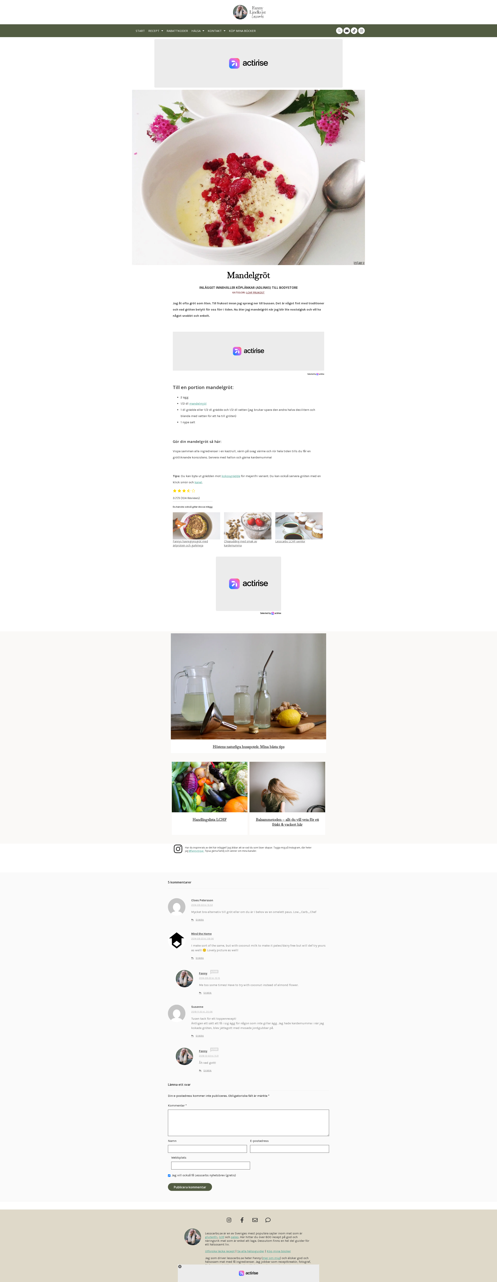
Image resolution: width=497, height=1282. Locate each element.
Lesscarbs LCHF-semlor (290, 541)
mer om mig (271, 1258)
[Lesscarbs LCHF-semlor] (299, 525)
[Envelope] (346, 30)
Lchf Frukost (255, 292)
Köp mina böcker (242, 31)
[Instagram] (361, 30)
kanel (198, 482)
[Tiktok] (354, 30)
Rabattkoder (177, 31)
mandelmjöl (198, 403)
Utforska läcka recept (220, 1251)
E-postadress (259, 1141)
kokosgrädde (231, 476)
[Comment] (268, 1220)
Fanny (203, 973)
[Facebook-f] (242, 1220)
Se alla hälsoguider (250, 1251)
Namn (172, 1141)
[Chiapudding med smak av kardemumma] (247, 525)
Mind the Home (201, 934)
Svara (200, 920)
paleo (235, 1237)
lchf (221, 1237)
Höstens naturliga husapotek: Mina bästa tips (248, 746)
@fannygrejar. (196, 851)
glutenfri (211, 1237)
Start (140, 31)
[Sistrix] (339, 30)
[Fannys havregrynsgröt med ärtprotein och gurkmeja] (196, 525)
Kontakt (215, 31)
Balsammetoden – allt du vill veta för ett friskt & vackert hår (287, 822)
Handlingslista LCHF (210, 819)
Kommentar (177, 1105)
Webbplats (178, 1157)
